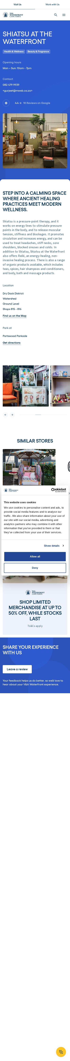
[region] (35, 391)
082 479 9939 (11, 84)
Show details (51, 545)
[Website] (6, 103)
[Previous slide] (5, 415)
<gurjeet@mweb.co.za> (17, 90)
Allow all (35, 556)
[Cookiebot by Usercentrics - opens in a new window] (51, 490)
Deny (35, 567)
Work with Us (52, 4)
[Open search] (55, 14)
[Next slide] (12, 415)
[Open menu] (63, 14)
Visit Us (17, 4)
